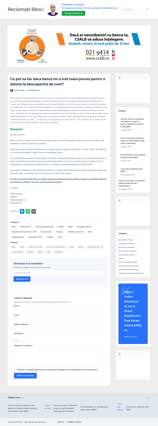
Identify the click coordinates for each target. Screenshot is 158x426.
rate (48, 252)
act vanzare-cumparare (127, 251)
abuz (13, 247)
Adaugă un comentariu (23, 345)
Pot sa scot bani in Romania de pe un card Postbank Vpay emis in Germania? (133, 140)
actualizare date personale (128, 266)
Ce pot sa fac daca (35, 247)
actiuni (120, 258)
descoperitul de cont (95, 247)
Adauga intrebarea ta (73, 13)
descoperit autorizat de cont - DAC (24, 232)
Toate (60, 237)
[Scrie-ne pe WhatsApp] (28, 211)
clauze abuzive (25, 227)
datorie (80, 247)
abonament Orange (125, 240)
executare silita (17, 252)
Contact (60, 422)
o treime (30, 252)
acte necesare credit (126, 255)
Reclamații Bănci (25, 9)
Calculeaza (19, 333)
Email (17, 315)
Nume (17, 306)
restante (50, 237)
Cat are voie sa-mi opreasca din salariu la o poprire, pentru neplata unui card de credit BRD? (22, 408)
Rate (89, 232)
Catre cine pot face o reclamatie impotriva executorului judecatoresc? (131, 183)
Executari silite (46, 232)
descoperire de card (84, 227)
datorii (70, 227)
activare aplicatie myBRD (127, 262)
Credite (60, 227)
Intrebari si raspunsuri (75, 232)
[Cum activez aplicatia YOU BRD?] (120, 408)
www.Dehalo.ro (40, 422)
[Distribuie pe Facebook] (22, 211)
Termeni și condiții (74, 422)
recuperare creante (35, 237)
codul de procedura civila (56, 247)
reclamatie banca (18, 237)
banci (13, 227)
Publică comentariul (25, 375)
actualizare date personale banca (131, 273)
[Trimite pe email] (33, 211)
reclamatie (58, 252)
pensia (40, 252)
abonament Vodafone (126, 243)
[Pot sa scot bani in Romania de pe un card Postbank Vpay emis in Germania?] (47, 408)
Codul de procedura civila (44, 227)
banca (22, 247)
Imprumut (59, 232)
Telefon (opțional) (21, 324)
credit (71, 247)
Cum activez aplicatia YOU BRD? (137, 408)
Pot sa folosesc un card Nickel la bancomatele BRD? (94, 408)
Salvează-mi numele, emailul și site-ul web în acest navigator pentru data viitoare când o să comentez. (57, 370)
